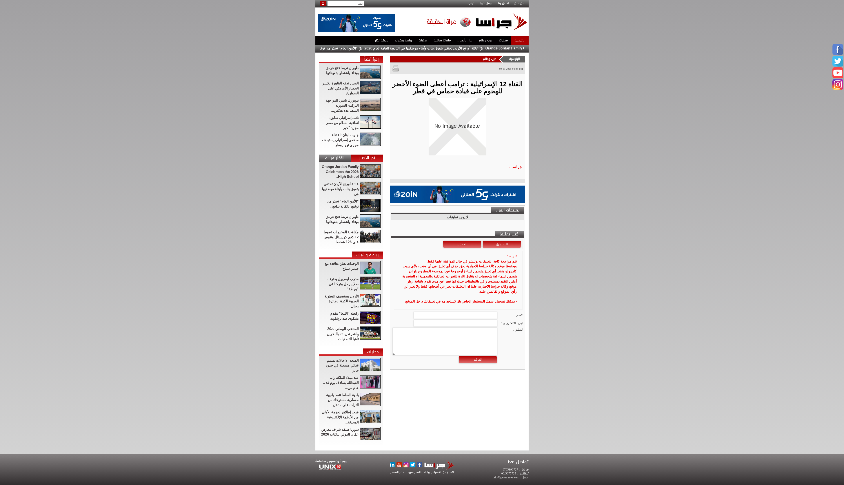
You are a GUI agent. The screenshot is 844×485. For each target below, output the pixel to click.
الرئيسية (520, 40)
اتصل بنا (503, 3)
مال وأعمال (464, 40)
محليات (503, 40)
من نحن (519, 3)
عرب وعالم (485, 40)
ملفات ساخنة (442, 40)
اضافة (478, 359)
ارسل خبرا (486, 3)
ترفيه (470, 3)
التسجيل (502, 244)
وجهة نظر (381, 40)
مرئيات (423, 40)
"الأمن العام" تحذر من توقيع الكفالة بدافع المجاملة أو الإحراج (339, 48)
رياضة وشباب (403, 40)
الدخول (462, 244)
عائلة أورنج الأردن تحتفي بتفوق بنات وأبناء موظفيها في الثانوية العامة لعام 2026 (447, 48)
